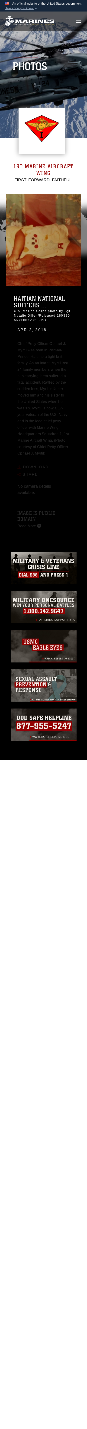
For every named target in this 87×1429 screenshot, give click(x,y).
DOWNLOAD (35, 459)
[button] (21, 8)
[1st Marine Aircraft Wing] (30, 21)
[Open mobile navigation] (78, 20)
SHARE (29, 467)
